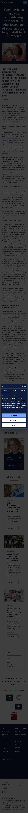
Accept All (14, 415)
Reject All (14, 425)
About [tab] (23, 390)
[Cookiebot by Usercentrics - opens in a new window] (20, 386)
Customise (13, 420)
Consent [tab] (5, 390)
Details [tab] (14, 390)
